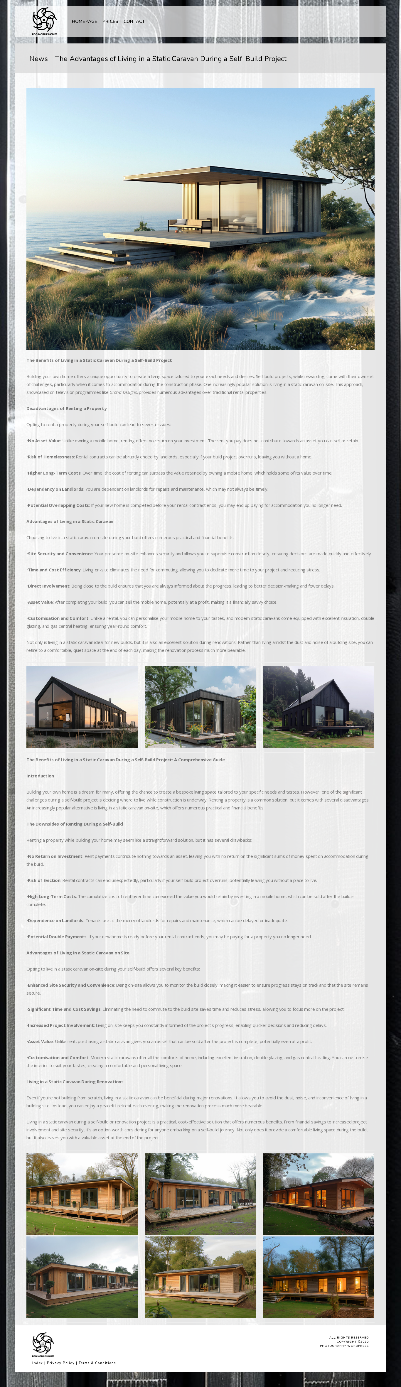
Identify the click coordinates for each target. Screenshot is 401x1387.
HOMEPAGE (84, 21)
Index (37, 1363)
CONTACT (134, 21)
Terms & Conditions (97, 1363)
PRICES (110, 21)
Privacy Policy (61, 1363)
